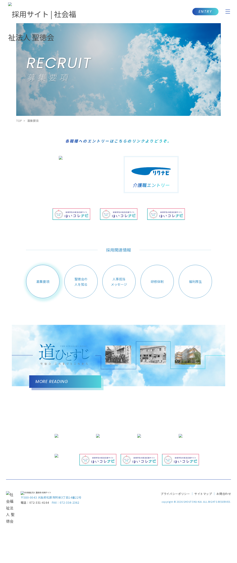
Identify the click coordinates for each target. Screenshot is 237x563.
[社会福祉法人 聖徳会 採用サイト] (36, 492)
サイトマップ (203, 494)
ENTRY (205, 11)
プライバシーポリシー (175, 494)
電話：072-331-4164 (35, 502)
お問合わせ (223, 494)
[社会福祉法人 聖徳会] (10, 521)
